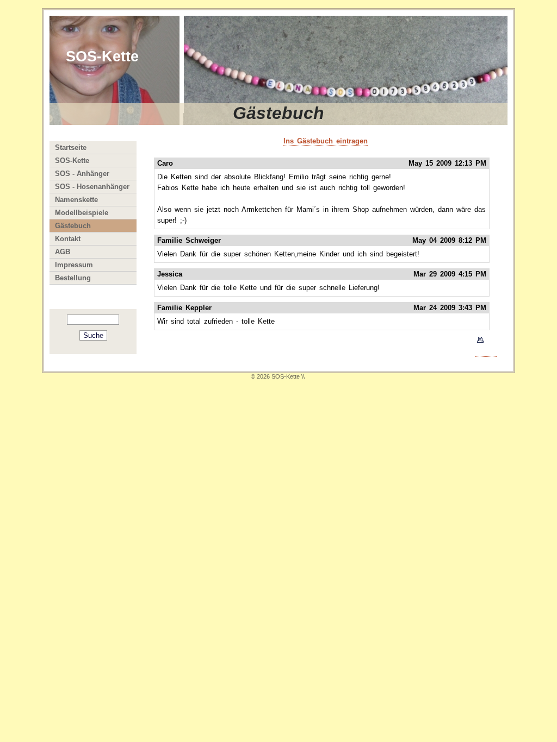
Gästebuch (73, 226)
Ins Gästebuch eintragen (325, 141)
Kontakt (68, 239)
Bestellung (73, 278)
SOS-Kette (72, 160)
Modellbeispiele (81, 213)
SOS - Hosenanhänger (92, 187)
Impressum (74, 265)
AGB (62, 252)
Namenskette (76, 200)
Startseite (70, 147)
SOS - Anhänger (82, 173)
